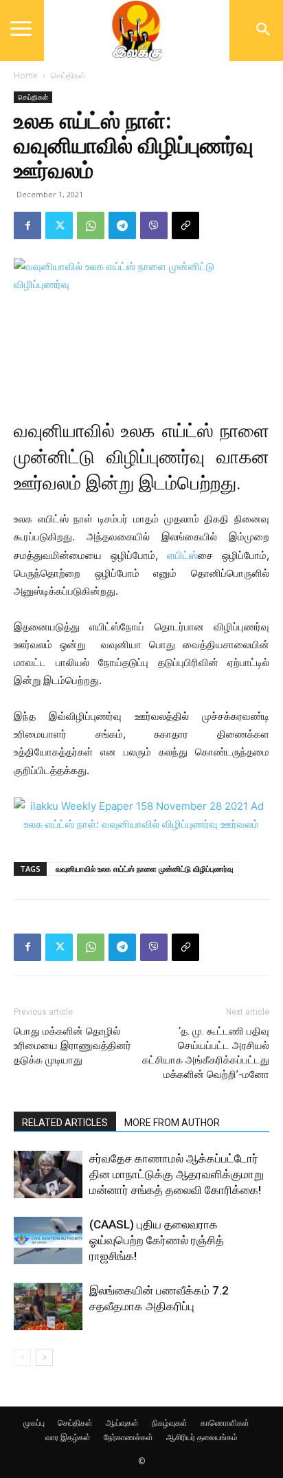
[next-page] (44, 1357)
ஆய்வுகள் (122, 1423)
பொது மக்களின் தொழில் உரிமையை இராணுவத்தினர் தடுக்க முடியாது (72, 1045)
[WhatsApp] (90, 225)
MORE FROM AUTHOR (172, 1122)
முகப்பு (34, 1423)
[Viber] (154, 225)
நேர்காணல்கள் (128, 1437)
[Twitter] (59, 225)
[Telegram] (122, 225)
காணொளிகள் (225, 1423)
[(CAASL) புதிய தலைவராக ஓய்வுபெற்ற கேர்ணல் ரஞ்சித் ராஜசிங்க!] (48, 1240)
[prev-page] (22, 1357)
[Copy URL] (185, 225)
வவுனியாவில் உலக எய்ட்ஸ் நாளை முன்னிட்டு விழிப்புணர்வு (144, 868)
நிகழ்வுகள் (170, 1423)
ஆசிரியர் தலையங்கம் (202, 1437)
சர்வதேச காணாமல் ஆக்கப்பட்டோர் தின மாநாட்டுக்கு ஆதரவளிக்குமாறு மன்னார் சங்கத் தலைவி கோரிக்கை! (176, 1174)
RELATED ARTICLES (65, 1122)
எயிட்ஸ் (182, 555)
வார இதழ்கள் (68, 1437)
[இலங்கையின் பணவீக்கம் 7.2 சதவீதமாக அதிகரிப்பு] (48, 1306)
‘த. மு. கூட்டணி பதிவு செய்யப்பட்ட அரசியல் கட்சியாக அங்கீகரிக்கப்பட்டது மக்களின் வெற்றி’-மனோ (205, 1053)
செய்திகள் (68, 75)
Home (26, 75)
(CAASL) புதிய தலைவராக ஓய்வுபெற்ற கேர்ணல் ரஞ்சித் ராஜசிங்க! (156, 1240)
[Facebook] (27, 225)
